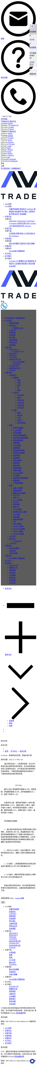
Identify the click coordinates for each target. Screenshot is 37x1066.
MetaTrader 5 (22, 221)
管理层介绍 (23, 261)
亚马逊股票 (17, 433)
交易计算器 (30, 243)
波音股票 (16, 448)
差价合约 (12, 539)
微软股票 (16, 480)
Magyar (10, 150)
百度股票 (16, 458)
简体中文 (12, 121)
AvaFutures (15, 236)
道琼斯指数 (17, 490)
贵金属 (15, 378)
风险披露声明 (21, 1013)
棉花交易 (20, 400)
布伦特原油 (21, 423)
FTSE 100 (16, 495)
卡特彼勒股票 (18, 483)
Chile (8, 157)
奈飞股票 (16, 475)
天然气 (19, 420)
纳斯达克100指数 (19, 493)
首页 (6, 751)
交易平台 (8, 216)
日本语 (10, 136)
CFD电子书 (17, 541)
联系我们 (24, 263)
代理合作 (8, 246)
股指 (21, 233)
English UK (14, 125)
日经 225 (16, 497)
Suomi (9, 152)
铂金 (19, 385)
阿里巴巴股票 (18, 428)
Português (12, 159)
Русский (12, 144)
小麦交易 (20, 403)
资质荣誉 (30, 261)
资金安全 (22, 209)
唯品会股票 (17, 468)
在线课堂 (23, 214)
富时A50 (16, 507)
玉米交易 (20, 395)
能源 (14, 410)
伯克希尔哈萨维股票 (20, 478)
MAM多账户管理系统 (17, 251)
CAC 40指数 (17, 500)
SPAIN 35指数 (18, 526)
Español (10, 138)
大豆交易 (20, 405)
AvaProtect (30, 209)
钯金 (19, 390)
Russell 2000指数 (19, 529)
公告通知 (17, 263)
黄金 (19, 380)
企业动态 (12, 266)
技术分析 (23, 751)
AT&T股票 (17, 445)
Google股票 (17, 430)
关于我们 (8, 256)
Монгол (11, 155)
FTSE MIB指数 (18, 534)
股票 (17, 233)
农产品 (15, 393)
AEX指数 (16, 514)
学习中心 (8, 253)
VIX (14, 521)
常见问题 (31, 263)
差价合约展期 (14, 243)
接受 (3, 902)
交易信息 (8, 238)
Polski (9, 148)
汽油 (19, 418)
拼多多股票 (17, 460)
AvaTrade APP (14, 366)
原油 (19, 413)
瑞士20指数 (17, 524)
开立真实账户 (6, 168)
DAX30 (15, 502)
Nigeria (10, 153)
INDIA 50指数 (18, 531)
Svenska (11, 127)
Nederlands (14, 161)
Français (11, 129)
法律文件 (12, 573)
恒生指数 (16, 504)
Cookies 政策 (19, 898)
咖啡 (19, 398)
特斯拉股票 (17, 470)
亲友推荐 (17, 211)
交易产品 (8, 228)
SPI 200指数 (17, 509)
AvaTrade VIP (13, 261)
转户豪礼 (24, 211)
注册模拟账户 (16, 168)
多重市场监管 (14, 209)
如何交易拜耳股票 (19, 435)
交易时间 (22, 243)
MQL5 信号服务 (19, 362)
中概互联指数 (18, 519)
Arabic (9, 146)
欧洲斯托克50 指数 (20, 512)
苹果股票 (16, 443)
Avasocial (27, 226)
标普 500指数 (18, 488)
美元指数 (16, 517)
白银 (19, 383)
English (10, 123)
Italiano (10, 133)
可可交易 (20, 408)
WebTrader (31, 221)
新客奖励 (12, 332)
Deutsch (11, 142)
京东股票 (16, 455)
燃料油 (19, 415)
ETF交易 (26, 233)
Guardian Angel (18, 351)
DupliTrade (17, 364)
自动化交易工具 (23, 223)
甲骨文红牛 (15, 214)
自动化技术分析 (18, 226)
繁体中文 (12, 131)
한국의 (10, 140)
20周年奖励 (13, 340)
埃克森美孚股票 (19, 450)
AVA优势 (8, 204)
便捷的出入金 (18, 328)
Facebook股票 (18, 473)
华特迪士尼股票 (19, 453)
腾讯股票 (16, 465)
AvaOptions (13, 223)
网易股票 (16, 463)
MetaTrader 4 (13, 221)
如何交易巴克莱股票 (20, 438)
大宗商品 (12, 233)
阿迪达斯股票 (18, 440)
